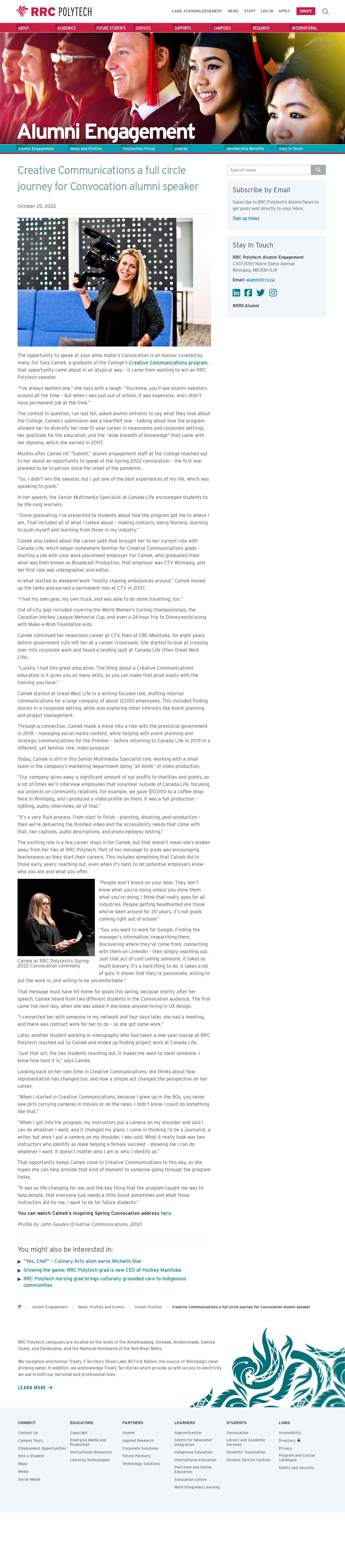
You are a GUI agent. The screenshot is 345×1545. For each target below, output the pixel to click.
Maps (22, 1464)
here (166, 1213)
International (304, 28)
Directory (287, 1440)
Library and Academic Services (245, 1442)
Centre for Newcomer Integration (193, 1442)
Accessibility (290, 1433)
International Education (195, 1460)
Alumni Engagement (36, 148)
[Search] (318, 170)
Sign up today (246, 218)
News (233, 11)
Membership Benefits (245, 148)
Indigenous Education (193, 1452)
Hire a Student (31, 1456)
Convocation (237, 1433)
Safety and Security (296, 1468)
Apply (284, 11)
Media (23, 1471)
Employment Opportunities (42, 1448)
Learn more (32, 1387)
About (23, 28)
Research (261, 28)
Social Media (29, 1479)
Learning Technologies (90, 1460)
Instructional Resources (91, 1452)
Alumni (128, 1433)
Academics (66, 28)
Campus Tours (30, 1440)
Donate (306, 10)
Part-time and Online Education (193, 1469)
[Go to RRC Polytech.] (20, 1307)
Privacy (285, 1448)
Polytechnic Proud (139, 148)
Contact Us (28, 1433)
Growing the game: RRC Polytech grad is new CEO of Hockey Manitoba (102, 1270)
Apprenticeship (187, 1433)
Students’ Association (245, 1452)
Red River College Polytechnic (54, 11)
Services (143, 28)
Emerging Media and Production (88, 1442)
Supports (183, 28)
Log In (267, 11)
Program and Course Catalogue (297, 1457)
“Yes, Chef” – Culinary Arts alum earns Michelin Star (82, 1261)
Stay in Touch (291, 148)
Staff (250, 11)
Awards (181, 148)
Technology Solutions (141, 1464)
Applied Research (138, 1440)
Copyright (79, 1433)
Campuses (222, 28)
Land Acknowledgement (197, 11)
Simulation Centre (190, 1479)
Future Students (111, 28)
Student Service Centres (248, 1460)
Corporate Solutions (140, 1448)
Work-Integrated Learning (197, 1487)
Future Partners (136, 1456)
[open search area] (325, 11)
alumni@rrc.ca (260, 279)
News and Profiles (86, 148)
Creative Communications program (168, 362)
